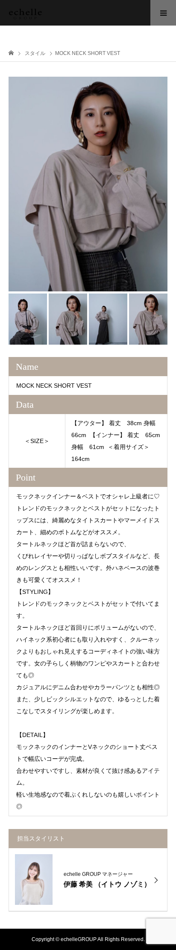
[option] (88, 184)
